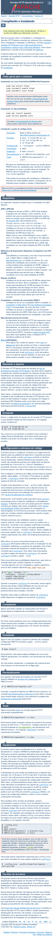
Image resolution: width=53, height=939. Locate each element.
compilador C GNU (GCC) (16, 305)
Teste (9, 157)
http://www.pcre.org (14, 260)
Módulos (7, 932)
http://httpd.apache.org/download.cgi (35, 135)
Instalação (11, 151)
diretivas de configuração (11, 699)
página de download (21, 404)
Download (11, 133)
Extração (10, 138)
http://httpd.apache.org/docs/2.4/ (21, 694)
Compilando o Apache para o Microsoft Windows (20, 47)
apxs (42, 343)
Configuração (12, 146)
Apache (4, 16)
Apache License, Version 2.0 (24, 927)
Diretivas (14, 932)
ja (36, 922)
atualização (8, 68)
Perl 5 (3, 340)
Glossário (40, 932)
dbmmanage (10, 345)
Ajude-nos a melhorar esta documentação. (19, 190)
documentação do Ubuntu (26, 121)
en (24, 922)
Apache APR (14, 221)
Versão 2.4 (39, 16)
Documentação (27, 16)
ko (40, 922)
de (20, 922)
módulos (4, 504)
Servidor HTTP (14, 16)
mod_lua (41, 567)
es (28, 922)
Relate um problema (44, 934)
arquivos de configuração (28, 679)
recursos (45, 499)
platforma (39, 50)
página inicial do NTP (41, 332)
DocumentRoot (25, 727)
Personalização (13, 154)
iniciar (17, 710)
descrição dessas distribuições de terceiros (22, 908)
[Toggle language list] (3, 25)
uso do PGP (31, 406)
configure (29, 352)
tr (51, 922)
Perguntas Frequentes (27, 932)
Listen (30, 847)
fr (33, 922)
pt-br (45, 922)
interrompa (31, 730)
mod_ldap (32, 567)
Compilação (11, 148)
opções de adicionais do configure (19, 495)
